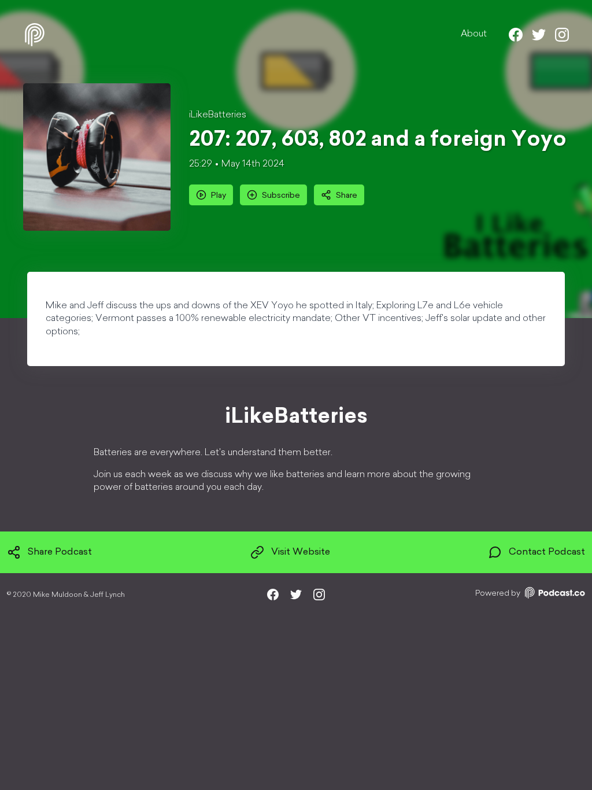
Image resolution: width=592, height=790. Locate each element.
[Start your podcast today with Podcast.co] (554, 595)
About (474, 34)
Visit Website (300, 552)
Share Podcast (60, 552)
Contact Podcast (547, 552)
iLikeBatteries (217, 115)
